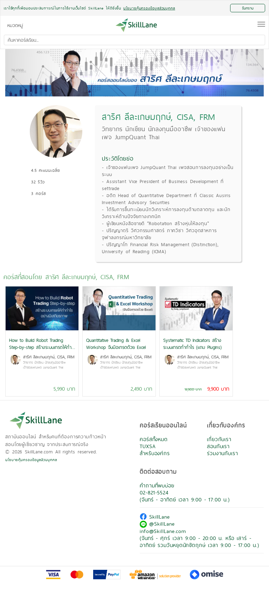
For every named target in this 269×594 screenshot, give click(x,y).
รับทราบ (248, 8)
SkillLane (158, 516)
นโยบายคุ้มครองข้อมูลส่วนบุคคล (31, 460)
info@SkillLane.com (163, 531)
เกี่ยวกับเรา (219, 439)
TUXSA (148, 446)
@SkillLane (161, 523)
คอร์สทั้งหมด (154, 439)
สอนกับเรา (218, 446)
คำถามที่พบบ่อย (157, 485)
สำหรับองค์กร (155, 453)
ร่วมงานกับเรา (222, 453)
